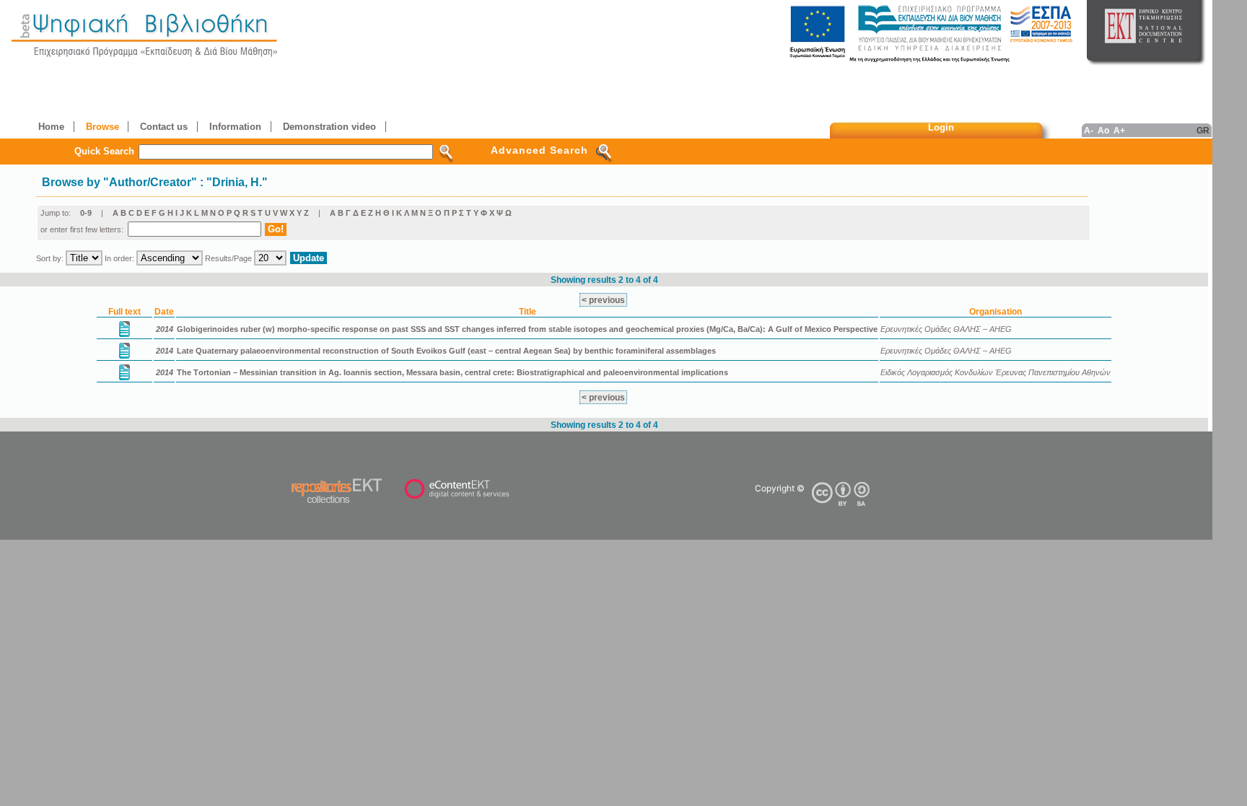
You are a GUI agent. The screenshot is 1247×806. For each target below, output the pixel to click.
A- (1088, 130)
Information (235, 126)
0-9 (86, 213)
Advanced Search (539, 150)
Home (51, 126)
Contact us (164, 126)
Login (941, 127)
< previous (603, 300)
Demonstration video (329, 126)
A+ (1119, 130)
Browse (102, 126)
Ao (1103, 130)
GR (1202, 130)
